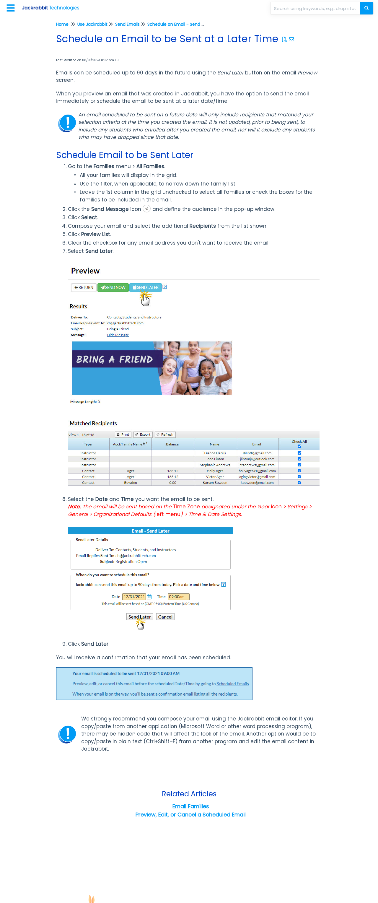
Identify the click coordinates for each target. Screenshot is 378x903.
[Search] (366, 8)
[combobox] (316, 8)
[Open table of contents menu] (11, 7)
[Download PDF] (284, 39)
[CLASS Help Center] (52, 5)
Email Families (190, 806)
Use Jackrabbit (92, 24)
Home (62, 24)
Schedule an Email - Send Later (179, 24)
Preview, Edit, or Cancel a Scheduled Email (191, 814)
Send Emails (127, 24)
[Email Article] (291, 39)
